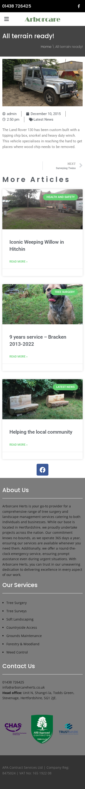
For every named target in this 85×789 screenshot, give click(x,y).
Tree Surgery (16, 602)
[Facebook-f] (79, 6)
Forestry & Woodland (22, 644)
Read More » (18, 261)
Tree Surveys (16, 611)
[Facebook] (42, 470)
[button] (6, 19)
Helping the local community (40, 432)
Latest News (43, 119)
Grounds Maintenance (24, 635)
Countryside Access (21, 627)
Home (46, 46)
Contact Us (18, 666)
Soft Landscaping (20, 619)
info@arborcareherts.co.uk (23, 687)
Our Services (20, 585)
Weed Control (17, 652)
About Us (15, 490)
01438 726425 (16, 6)
